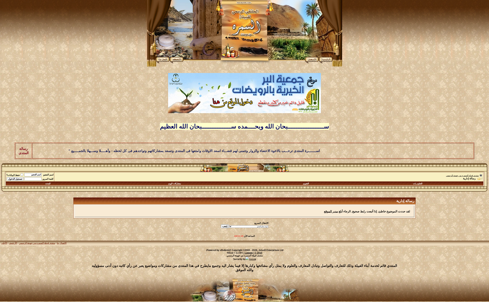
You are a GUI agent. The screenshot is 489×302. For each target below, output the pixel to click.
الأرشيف (13, 243)
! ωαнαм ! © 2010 (252, 253)
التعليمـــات (417, 183)
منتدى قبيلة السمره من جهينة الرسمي (462, 175)
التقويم (306, 183)
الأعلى (4, 243)
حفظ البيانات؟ (13, 175)
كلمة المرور (47, 179)
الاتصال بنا (61, 243)
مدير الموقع (331, 211)
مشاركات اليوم (174, 183)
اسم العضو (48, 174)
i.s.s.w (252, 259)
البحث (47, 183)
